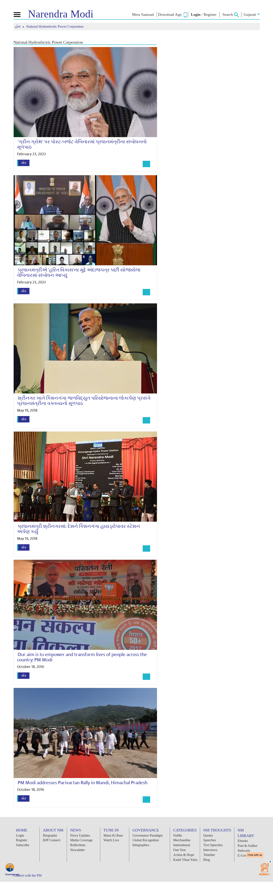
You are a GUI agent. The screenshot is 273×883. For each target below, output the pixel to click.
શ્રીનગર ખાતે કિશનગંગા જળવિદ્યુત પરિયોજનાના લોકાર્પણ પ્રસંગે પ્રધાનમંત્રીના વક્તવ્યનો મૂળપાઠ (84, 401)
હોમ (18, 26)
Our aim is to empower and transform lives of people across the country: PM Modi (82, 657)
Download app (12, 874)
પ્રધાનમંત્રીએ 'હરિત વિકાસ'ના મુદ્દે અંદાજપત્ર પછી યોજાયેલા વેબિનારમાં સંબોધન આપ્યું (79, 272)
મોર (23, 163)
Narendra (60, 14)
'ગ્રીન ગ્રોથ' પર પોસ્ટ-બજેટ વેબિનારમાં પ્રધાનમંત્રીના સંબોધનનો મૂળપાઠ (82, 144)
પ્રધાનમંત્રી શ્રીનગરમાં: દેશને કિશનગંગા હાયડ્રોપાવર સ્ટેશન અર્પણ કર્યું (78, 529)
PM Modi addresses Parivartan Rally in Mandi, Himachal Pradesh (82, 783)
